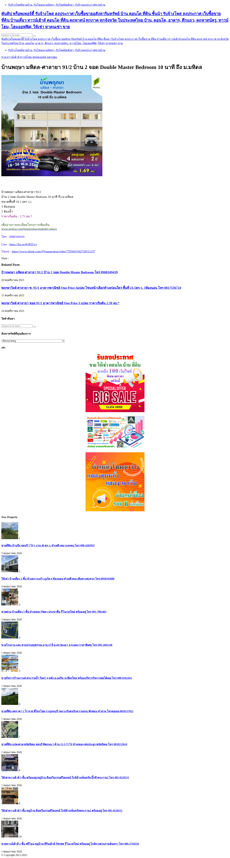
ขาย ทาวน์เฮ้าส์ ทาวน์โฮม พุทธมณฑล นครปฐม (29, 57)
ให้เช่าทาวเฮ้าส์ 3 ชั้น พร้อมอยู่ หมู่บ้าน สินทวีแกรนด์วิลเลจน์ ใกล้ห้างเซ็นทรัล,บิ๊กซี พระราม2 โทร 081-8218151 (65, 777)
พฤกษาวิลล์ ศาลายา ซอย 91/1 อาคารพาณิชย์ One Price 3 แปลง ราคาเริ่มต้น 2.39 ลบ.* (60, 303)
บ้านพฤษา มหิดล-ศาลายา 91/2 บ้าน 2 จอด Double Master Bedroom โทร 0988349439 (59, 272)
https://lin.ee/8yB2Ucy (23, 244)
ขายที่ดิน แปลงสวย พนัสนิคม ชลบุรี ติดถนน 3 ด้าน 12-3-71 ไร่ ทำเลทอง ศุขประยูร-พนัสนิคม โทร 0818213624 (64, 744)
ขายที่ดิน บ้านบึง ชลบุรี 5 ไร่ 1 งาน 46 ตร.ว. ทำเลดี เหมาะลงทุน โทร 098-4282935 (48, 545)
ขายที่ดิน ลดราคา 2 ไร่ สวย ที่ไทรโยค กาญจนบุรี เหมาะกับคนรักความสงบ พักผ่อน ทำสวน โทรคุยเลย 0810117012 (67, 711)
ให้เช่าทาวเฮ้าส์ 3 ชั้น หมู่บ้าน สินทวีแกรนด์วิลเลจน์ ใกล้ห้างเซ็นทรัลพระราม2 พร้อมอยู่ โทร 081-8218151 (61, 810)
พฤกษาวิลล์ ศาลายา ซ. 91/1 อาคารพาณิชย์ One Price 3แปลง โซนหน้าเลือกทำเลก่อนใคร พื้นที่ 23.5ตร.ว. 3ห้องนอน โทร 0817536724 (91, 288)
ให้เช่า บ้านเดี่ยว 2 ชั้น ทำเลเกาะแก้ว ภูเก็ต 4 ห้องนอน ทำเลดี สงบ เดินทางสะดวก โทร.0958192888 (57, 578)
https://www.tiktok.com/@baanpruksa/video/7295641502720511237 (53, 251)
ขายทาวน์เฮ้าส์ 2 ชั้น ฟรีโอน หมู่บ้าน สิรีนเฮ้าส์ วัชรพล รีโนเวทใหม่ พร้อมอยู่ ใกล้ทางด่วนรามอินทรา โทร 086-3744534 (70, 843)
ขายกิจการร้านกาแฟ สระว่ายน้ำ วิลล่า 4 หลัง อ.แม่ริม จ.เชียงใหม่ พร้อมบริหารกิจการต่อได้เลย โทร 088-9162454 (66, 678)
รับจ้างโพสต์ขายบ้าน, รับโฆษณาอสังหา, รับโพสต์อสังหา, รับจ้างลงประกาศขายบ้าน (56, 4)
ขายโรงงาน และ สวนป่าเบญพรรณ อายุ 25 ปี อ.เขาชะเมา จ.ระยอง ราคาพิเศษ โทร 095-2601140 (56, 645)
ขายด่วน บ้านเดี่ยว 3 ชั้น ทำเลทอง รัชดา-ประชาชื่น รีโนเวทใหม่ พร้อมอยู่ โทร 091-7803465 (53, 611)
